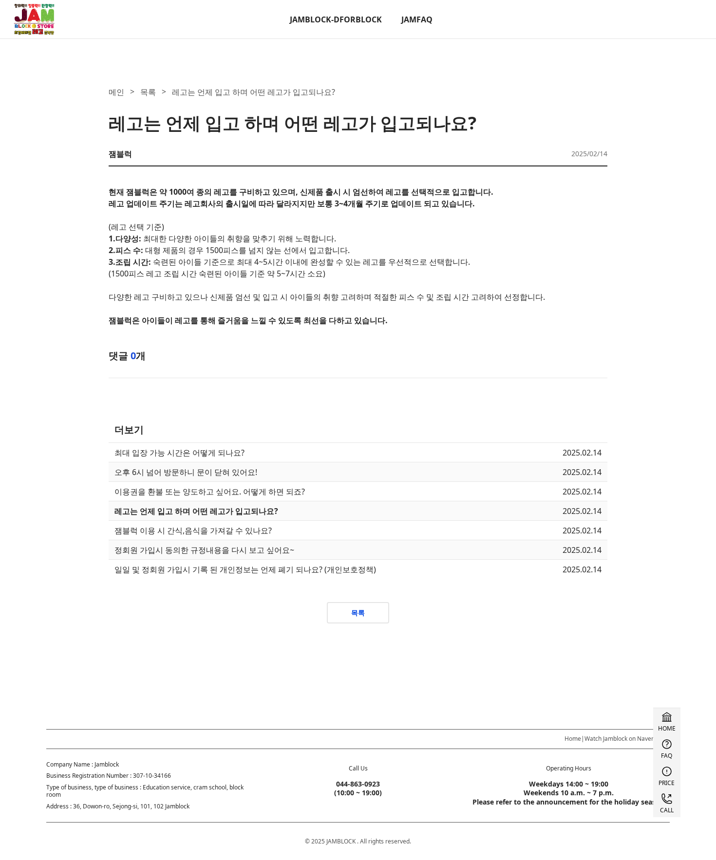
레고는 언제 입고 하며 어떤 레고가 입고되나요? (253, 92)
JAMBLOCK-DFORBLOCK (336, 19)
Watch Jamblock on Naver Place (627, 739)
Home (573, 739)
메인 (116, 92)
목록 (148, 92)
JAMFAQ (417, 19)
